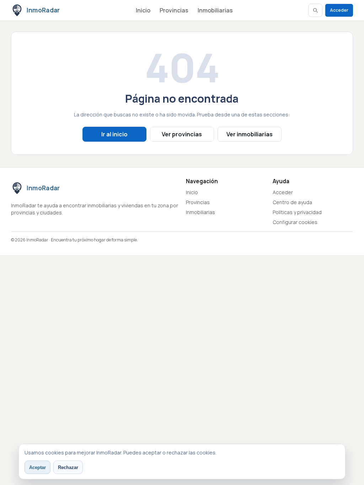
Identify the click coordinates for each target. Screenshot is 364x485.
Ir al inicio (114, 134)
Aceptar (37, 467)
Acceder (339, 10)
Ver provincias (182, 134)
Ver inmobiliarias (249, 134)
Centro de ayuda (292, 202)
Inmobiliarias (215, 10)
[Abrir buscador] (315, 10)
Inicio (143, 10)
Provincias (174, 10)
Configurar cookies (295, 222)
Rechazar (68, 467)
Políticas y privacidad (297, 212)
